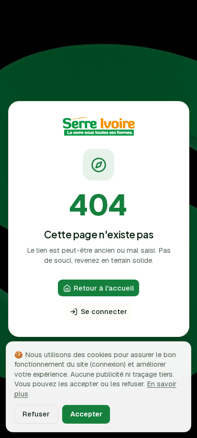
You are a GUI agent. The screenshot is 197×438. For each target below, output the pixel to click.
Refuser (36, 413)
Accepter (86, 413)
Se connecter (104, 311)
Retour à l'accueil (104, 287)
